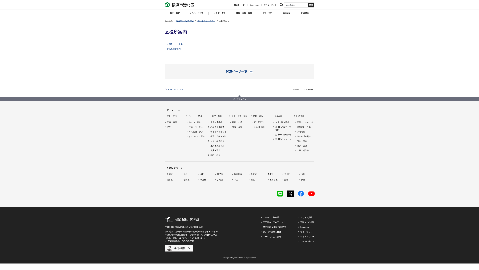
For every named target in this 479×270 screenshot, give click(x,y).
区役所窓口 (259, 122)
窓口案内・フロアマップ (274, 222)
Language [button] (254, 5)
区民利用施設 (260, 127)
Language (304, 227)
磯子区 (220, 174)
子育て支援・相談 (218, 136)
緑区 (286, 180)
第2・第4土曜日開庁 (272, 232)
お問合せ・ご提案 (175, 44)
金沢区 (254, 174)
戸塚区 (220, 180)
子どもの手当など (218, 132)
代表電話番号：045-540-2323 (181, 241)
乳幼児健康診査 (217, 127)
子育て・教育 (216, 116)
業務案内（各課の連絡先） (275, 227)
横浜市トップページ (185, 21)
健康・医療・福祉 (239, 116)
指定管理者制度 (304, 136)
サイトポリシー (307, 237)
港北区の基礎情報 (283, 135)
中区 (236, 180)
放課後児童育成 (217, 146)
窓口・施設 (258, 116)
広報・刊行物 (303, 150)
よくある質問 (306, 217)
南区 (303, 180)
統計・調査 (302, 146)
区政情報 (300, 116)
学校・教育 (215, 155)
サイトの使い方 (307, 241)
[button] (239, 71)
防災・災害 (172, 122)
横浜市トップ (239, 5)
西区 (253, 180)
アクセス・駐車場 (271, 217)
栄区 (303, 174)
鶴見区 (203, 180)
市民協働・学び (196, 132)
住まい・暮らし (196, 122)
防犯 (169, 127)
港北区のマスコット (283, 140)
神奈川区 (238, 174)
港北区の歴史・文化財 (283, 128)
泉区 (202, 174)
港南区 (271, 174)
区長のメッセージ (305, 122)
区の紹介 (279, 116)
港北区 (287, 174)
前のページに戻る (176, 89)
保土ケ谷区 (273, 180)
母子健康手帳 (216, 122)
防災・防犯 (172, 116)
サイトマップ (306, 232)
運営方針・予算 (304, 127)
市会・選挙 (302, 141)
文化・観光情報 (282, 122)
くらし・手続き (195, 116)
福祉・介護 (237, 122)
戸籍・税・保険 (196, 127)
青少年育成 (215, 150)
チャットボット (270, 5)
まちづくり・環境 (197, 136)
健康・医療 (237, 127)
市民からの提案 (307, 222)
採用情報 (301, 132)
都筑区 (186, 180)
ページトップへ (239, 99)
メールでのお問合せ (272, 237)
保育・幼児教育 (217, 141)
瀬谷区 (170, 180)
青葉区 (170, 174)
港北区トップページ (206, 21)
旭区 (185, 174)
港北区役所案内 (174, 49)
